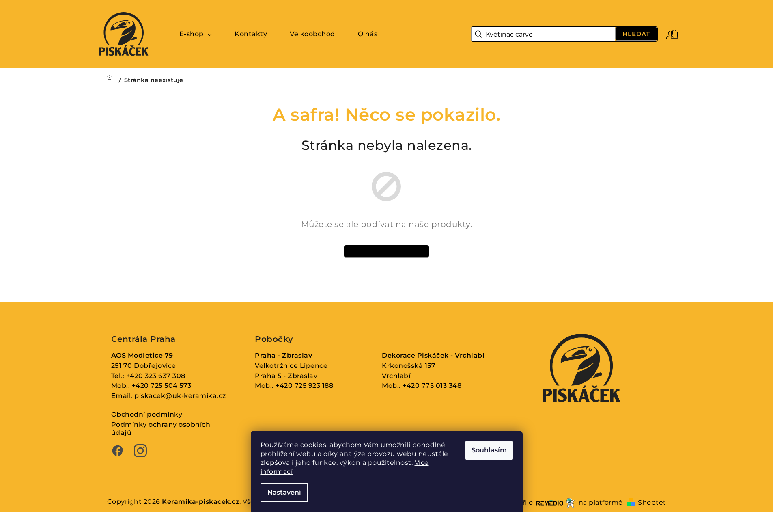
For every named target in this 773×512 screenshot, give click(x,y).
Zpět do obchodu (386, 251)
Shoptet (652, 502)
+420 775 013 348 (432, 385)
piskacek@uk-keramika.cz (180, 396)
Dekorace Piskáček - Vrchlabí (433, 355)
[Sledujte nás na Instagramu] (140, 452)
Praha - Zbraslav (283, 355)
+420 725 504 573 (162, 385)
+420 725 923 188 (304, 385)
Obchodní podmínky (147, 414)
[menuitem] (196, 34)
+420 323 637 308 (155, 376)
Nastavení (284, 492)
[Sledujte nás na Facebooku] (117, 452)
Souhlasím (489, 450)
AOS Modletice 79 (142, 355)
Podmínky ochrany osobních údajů (161, 429)
